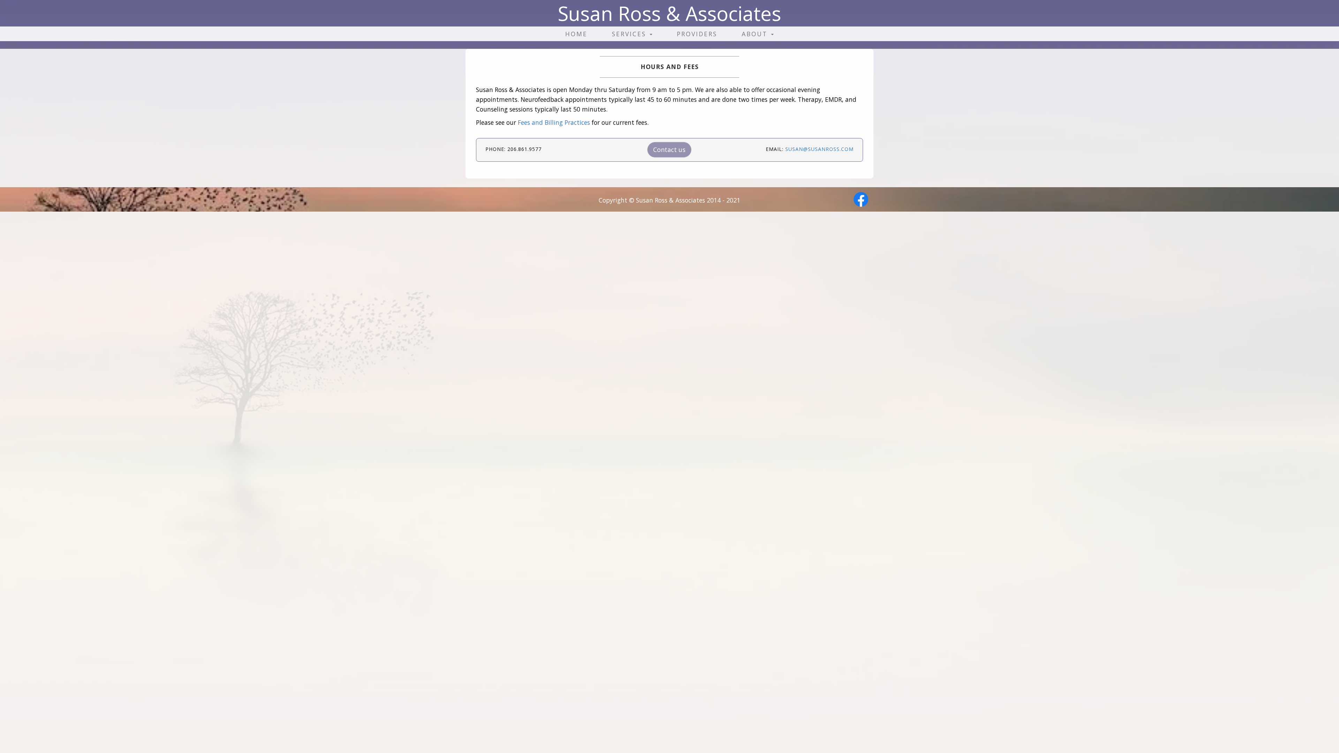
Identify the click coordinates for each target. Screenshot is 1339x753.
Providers (697, 34)
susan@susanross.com (819, 149)
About (756, 34)
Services (630, 34)
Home (576, 34)
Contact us (669, 149)
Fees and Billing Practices (554, 122)
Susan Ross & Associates (669, 13)
